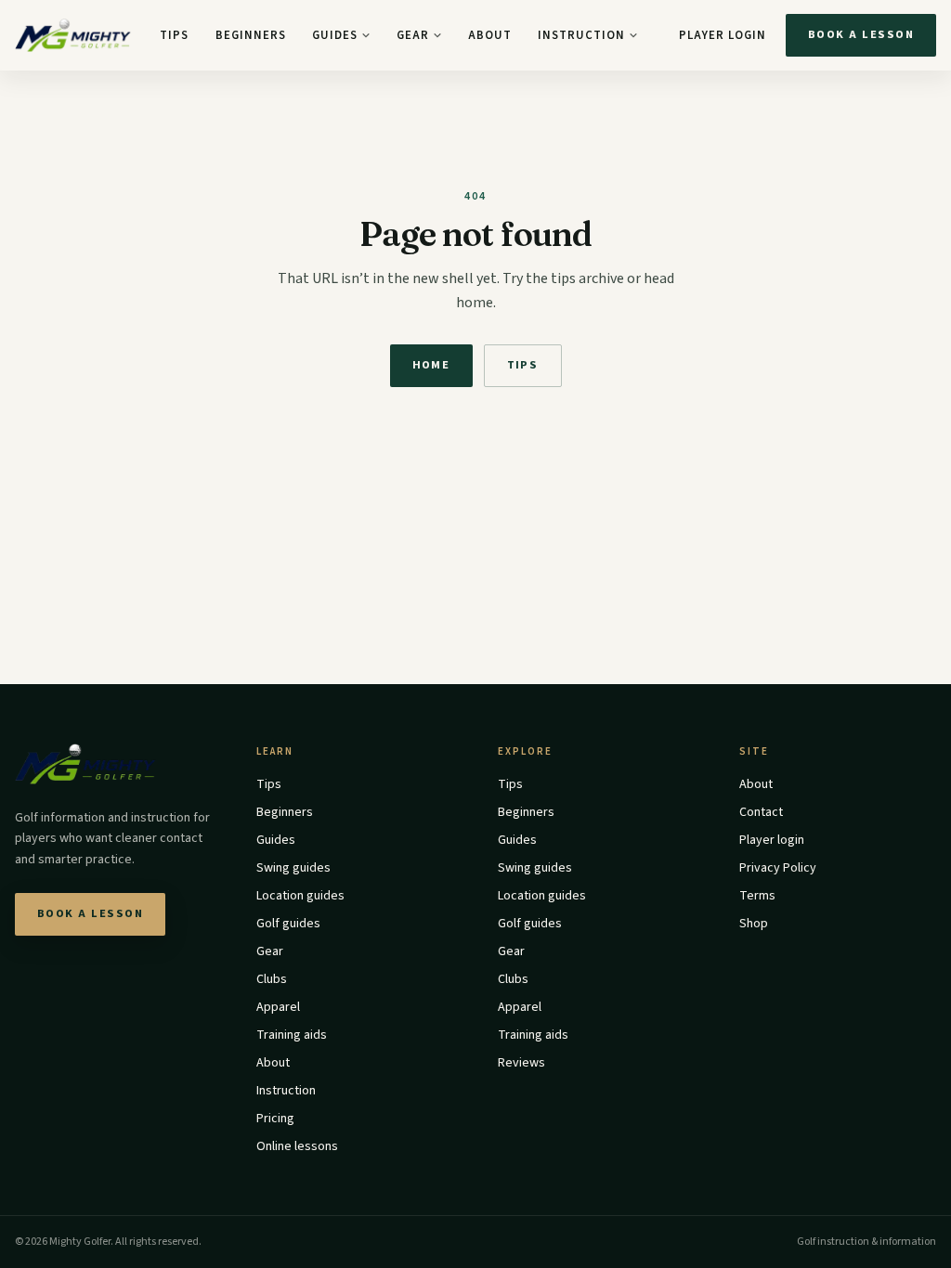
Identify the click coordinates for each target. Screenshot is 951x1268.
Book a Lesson (861, 34)
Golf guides (288, 923)
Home (431, 364)
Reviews (521, 1063)
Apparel (278, 1007)
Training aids (291, 1035)
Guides (335, 35)
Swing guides (293, 868)
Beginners (250, 35)
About (490, 35)
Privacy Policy (777, 868)
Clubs (271, 979)
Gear (413, 35)
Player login (722, 35)
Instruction (581, 35)
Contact (761, 812)
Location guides (300, 895)
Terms (757, 895)
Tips (174, 35)
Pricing (275, 1118)
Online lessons (297, 1146)
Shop (753, 923)
